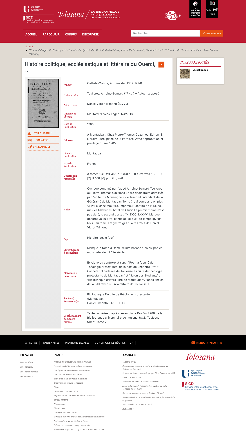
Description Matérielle (70, 177)
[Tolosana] (88, 15)
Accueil (31, 34)
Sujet (67, 239)
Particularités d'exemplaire (71, 251)
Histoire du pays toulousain (66, 391)
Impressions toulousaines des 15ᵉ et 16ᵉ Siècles (74, 395)
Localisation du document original (72, 318)
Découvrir (90, 34)
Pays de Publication (70, 165)
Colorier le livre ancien (131, 377)
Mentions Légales (77, 342)
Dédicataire (70, 105)
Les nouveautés (26, 376)
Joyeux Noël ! (127, 408)
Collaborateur (72, 95)
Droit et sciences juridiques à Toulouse (70, 378)
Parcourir (51, 34)
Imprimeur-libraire (70, 115)
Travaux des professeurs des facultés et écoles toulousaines (79, 429)
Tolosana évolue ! (129, 361)
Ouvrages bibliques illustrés (66, 412)
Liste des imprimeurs (29, 371)
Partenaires (51, 342)
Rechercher (213, 33)
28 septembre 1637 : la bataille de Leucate (140, 381)
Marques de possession (70, 274)
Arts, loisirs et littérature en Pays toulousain (73, 366)
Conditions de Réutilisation (114, 342)
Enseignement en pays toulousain (68, 382)
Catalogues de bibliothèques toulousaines (72, 370)
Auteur (67, 84)
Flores (56, 387)
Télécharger (42, 133)
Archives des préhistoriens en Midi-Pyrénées (72, 361)
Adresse (68, 140)
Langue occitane (61, 399)
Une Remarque (41, 146)
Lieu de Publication (70, 155)
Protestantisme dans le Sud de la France (71, 421)
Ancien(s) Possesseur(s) (71, 300)
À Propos (31, 342)
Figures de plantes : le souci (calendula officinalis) (143, 393)
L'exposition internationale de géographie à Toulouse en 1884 (148, 373)
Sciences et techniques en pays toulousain (72, 425)
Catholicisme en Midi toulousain (68, 374)
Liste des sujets (26, 366)
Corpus (71, 34)
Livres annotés (60, 404)
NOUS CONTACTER (209, 343)
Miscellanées (59, 408)
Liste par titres (26, 362)
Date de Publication (70, 125)
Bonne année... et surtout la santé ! (137, 404)
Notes (67, 209)
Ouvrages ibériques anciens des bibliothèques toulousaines (79, 416)
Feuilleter (42, 139)
